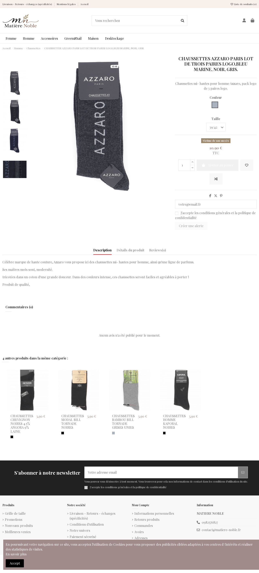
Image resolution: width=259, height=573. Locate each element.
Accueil (84, 4)
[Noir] (12, 437)
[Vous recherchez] (182, 20)
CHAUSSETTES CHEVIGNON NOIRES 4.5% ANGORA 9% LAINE (22, 423)
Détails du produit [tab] (130, 250)
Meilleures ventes (18, 532)
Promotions (13, 519)
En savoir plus (16, 554)
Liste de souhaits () (245, 4)
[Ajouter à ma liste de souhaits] (246, 165)
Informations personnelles (154, 513)
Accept (15, 563)
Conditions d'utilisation (87, 524)
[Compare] (44, 383)
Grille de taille (15, 513)
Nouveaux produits (19, 525)
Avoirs (139, 532)
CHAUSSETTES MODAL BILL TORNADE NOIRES (72, 421)
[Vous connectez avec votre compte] (244, 20)
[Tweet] (215, 195)
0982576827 (210, 522)
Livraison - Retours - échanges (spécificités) (27, 4)
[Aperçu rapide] (44, 391)
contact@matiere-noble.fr (221, 530)
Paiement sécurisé (83, 537)
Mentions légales (66, 4)
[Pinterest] (221, 195)
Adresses (141, 538)
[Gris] (113, 433)
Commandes (143, 525)
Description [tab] (102, 250)
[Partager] (210, 195)
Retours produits (146, 519)
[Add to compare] (215, 179)
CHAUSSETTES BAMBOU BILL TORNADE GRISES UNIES (123, 421)
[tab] (157, 251)
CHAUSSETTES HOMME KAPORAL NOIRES (174, 421)
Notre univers (80, 530)
